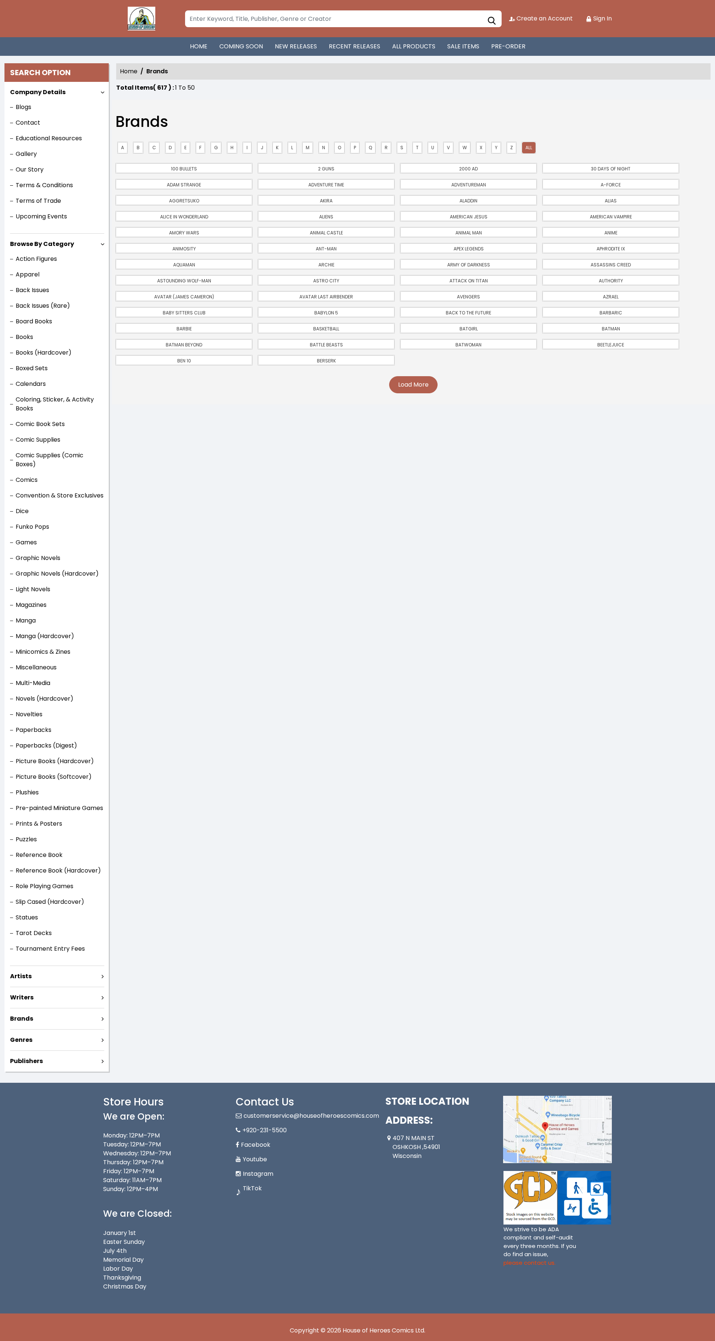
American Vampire (611, 217)
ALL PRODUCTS (413, 46)
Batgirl (469, 329)
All (528, 147)
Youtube (255, 1159)
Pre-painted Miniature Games (59, 808)
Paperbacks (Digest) (46, 745)
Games (26, 542)
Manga (26, 620)
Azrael (611, 297)
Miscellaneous (36, 667)
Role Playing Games (44, 886)
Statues (27, 917)
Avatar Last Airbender (326, 297)
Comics (27, 480)
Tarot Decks (34, 933)
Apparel (27, 274)
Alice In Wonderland (184, 217)
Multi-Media (33, 683)
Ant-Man (326, 249)
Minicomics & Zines (43, 651)
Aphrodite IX (611, 249)
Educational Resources (49, 138)
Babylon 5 (326, 313)
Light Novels (33, 589)
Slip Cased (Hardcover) (50, 901)
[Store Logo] (140, 19)
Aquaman (184, 265)
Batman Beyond (184, 345)
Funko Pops (32, 526)
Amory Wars (184, 233)
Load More (413, 384)
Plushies (27, 792)
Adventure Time (326, 185)
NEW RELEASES (296, 46)
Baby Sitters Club (184, 313)
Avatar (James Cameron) (184, 297)
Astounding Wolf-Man (184, 281)
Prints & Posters (39, 823)
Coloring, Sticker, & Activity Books (55, 404)
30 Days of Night (610, 169)
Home (128, 71)
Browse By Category (42, 244)
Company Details (38, 92)
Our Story (30, 169)
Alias (611, 201)
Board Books (34, 321)
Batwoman (468, 345)
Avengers (468, 297)
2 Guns (326, 169)
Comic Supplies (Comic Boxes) (49, 459)
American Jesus (468, 217)
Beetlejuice (610, 345)
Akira (326, 201)
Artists (21, 976)
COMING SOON (241, 46)
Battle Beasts (326, 345)
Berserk (326, 361)
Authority (611, 281)
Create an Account (544, 18)
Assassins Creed (611, 265)
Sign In (602, 18)
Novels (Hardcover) (44, 698)
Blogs (23, 107)
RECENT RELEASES (354, 46)
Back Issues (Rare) (43, 305)
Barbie (184, 329)
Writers (22, 997)
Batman (611, 329)
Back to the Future (468, 313)
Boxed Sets (32, 368)
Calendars (31, 384)
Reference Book (39, 855)
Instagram (258, 1173)
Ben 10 (184, 361)
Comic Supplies (38, 439)
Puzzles (26, 839)
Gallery (26, 154)
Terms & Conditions (44, 185)
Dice (22, 511)
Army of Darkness (468, 265)
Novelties (29, 714)
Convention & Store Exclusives (60, 495)
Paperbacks (33, 730)
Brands (21, 1018)
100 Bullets (184, 169)
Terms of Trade (38, 200)
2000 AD (468, 169)
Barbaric (611, 313)
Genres (21, 1040)
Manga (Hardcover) (45, 636)
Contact (28, 122)
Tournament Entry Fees (50, 948)
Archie (326, 265)
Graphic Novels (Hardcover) (57, 573)
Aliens (326, 217)
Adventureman (468, 185)
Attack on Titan (468, 281)
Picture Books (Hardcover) (55, 761)
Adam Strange (184, 185)
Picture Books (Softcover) (54, 776)
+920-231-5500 (264, 1130)
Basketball (326, 329)
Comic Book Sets (40, 424)
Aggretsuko (184, 201)
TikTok (252, 1188)
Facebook (255, 1144)
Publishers (26, 1061)
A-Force (611, 185)
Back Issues (32, 290)
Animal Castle (326, 233)
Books (24, 337)
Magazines (31, 605)
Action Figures (36, 259)
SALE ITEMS (463, 46)
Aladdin (468, 201)
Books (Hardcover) (44, 352)
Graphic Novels (38, 558)
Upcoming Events (41, 216)
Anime (610, 233)
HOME (198, 46)
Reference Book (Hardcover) (58, 870)
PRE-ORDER (508, 46)
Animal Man (468, 233)
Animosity (184, 249)
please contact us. (529, 1263)
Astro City (326, 281)
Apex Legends (469, 249)
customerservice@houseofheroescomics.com (311, 1115)
